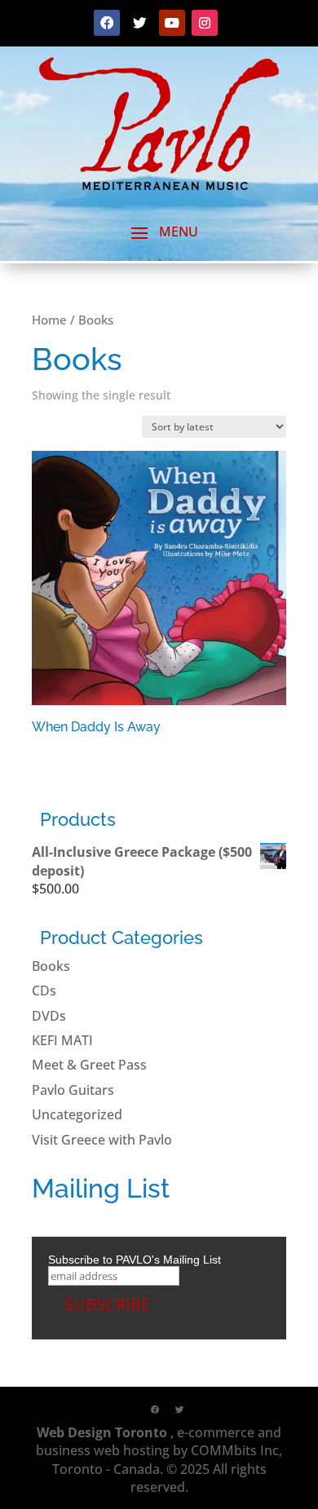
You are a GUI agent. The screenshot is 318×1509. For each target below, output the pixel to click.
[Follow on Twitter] (139, 23)
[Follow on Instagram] (205, 23)
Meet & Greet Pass (89, 1065)
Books (51, 966)
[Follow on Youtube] (172, 23)
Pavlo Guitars (73, 1090)
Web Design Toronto (102, 1432)
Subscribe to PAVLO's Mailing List (134, 1259)
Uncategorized (77, 1114)
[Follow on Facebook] (107, 23)
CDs (44, 990)
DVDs (49, 1016)
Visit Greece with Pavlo (102, 1140)
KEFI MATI (62, 1040)
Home (49, 319)
